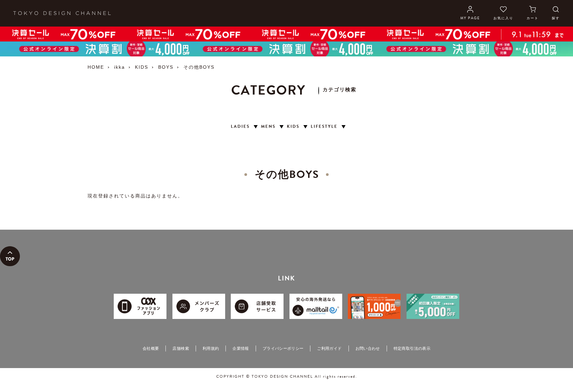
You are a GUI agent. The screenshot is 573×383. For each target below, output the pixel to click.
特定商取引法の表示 (412, 348)
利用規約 (211, 348)
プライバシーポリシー (283, 348)
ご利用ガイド (329, 348)
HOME (96, 67)
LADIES (240, 126)
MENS (268, 126)
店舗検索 (180, 348)
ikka (119, 67)
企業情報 (240, 348)
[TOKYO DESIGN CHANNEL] (62, 13)
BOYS (165, 67)
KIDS (141, 67)
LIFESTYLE (324, 126)
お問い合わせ (367, 348)
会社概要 (151, 348)
